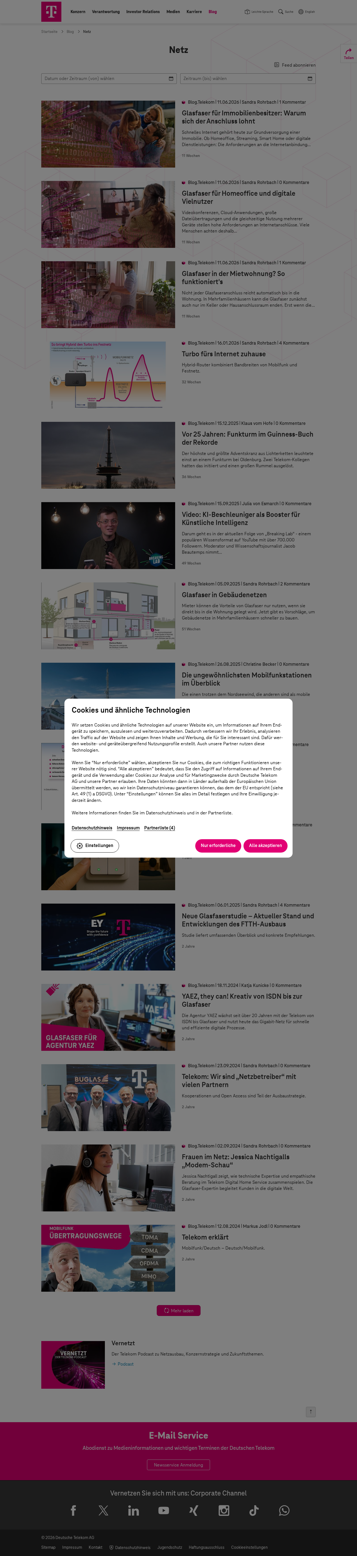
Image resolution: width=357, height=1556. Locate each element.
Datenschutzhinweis (92, 828)
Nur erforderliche (218, 845)
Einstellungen (99, 845)
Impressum (128, 828)
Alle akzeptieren (265, 845)
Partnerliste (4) (159, 828)
